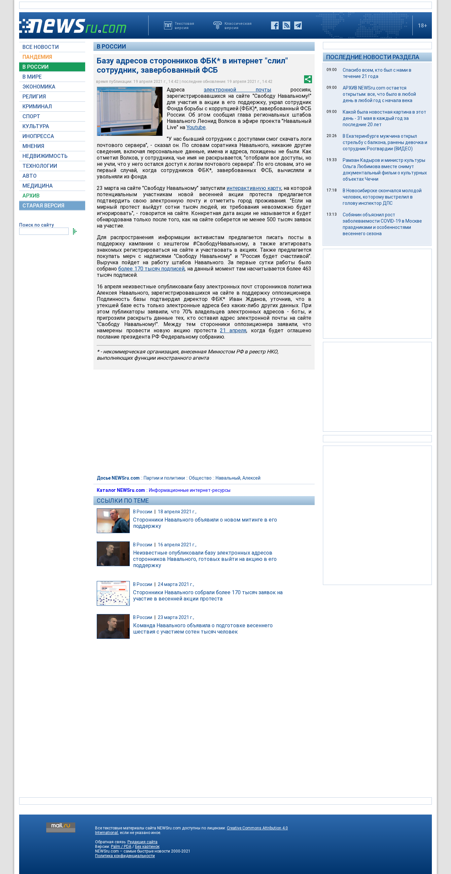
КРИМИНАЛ (37, 106)
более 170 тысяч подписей (151, 269)
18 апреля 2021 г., (177, 511)
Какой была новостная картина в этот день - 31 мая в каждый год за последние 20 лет (384, 118)
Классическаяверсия (238, 25)
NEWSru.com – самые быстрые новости (132, 851)
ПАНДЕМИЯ (37, 57)
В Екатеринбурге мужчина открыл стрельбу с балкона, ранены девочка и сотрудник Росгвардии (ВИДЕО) (385, 142)
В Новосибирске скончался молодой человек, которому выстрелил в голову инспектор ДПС (382, 197)
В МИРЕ (32, 77)
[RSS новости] (286, 25)
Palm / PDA (121, 846)
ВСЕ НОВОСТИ (40, 47)
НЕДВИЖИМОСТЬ (45, 156)
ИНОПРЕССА (38, 136)
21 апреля (233, 330)
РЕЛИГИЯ (34, 96)
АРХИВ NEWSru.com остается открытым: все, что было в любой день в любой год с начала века (379, 94)
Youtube (196, 127)
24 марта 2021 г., (176, 584)
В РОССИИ (35, 67)
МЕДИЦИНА (37, 186)
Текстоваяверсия (184, 25)
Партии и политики (164, 478)
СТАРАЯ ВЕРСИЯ (43, 205)
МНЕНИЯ (33, 146)
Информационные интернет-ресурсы (189, 490)
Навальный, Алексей (238, 478)
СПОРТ (31, 116)
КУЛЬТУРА (35, 126)
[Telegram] (298, 25)
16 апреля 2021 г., (177, 544)
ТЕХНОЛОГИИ (39, 166)
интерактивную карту (253, 188)
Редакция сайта (142, 842)
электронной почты (237, 90)
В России (111, 46)
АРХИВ (31, 196)
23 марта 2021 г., (176, 617)
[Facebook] (275, 25)
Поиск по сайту (36, 225)
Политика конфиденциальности (125, 856)
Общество (200, 478)
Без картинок (147, 846)
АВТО (29, 176)
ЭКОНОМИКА (38, 87)
